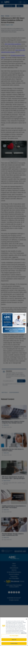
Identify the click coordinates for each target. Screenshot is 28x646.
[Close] (26, 619)
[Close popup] (24, 315)
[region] (14, 631)
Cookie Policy (24, 633)
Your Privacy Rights (14, 635)
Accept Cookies (14, 643)
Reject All (14, 639)
